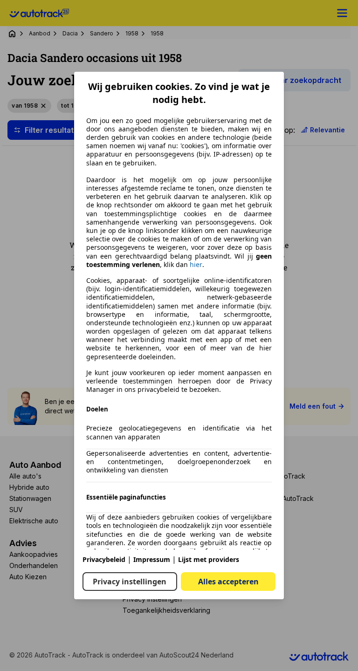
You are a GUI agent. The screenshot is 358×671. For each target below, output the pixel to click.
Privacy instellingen (129, 581)
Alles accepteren (228, 581)
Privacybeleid (104, 559)
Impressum (151, 559)
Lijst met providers (208, 559)
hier (196, 264)
